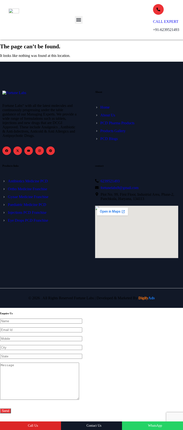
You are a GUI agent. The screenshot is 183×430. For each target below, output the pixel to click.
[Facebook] (6, 150)
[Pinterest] (50, 150)
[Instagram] (39, 150)
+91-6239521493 (166, 30)
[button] (79, 20)
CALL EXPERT (165, 22)
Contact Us (93, 425)
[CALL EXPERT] (158, 9)
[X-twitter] (17, 150)
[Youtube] (28, 150)
